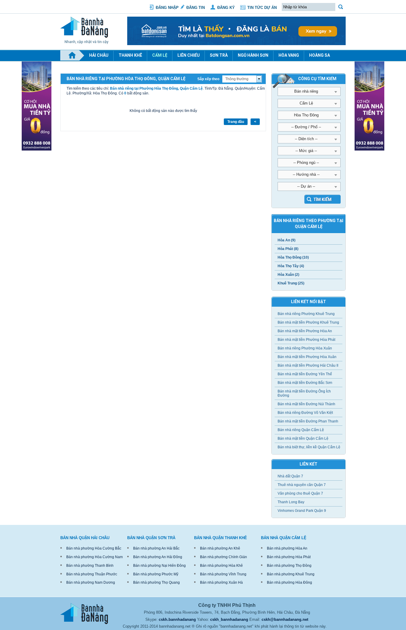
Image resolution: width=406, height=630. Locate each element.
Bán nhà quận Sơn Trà (151, 538)
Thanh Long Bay (291, 502)
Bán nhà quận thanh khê (220, 538)
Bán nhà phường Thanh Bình (90, 565)
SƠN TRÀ (219, 55)
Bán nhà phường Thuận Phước (91, 574)
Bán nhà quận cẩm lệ (283, 538)
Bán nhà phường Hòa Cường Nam (94, 557)
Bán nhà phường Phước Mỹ (155, 574)
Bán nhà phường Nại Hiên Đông (159, 565)
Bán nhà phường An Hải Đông (157, 557)
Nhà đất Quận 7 (290, 476)
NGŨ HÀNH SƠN (253, 55)
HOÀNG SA (319, 55)
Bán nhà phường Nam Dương (90, 582)
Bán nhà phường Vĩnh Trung (223, 574)
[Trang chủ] (72, 55)
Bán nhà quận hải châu (84, 538)
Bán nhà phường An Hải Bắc (156, 548)
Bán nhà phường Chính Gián (223, 557)
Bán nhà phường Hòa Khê (221, 565)
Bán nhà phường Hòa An (287, 548)
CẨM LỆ (159, 55)
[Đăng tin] (236, 44)
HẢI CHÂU (98, 55)
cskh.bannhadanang (177, 619)
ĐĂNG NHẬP (167, 7)
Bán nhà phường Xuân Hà (221, 582)
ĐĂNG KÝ (226, 7)
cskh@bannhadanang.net (285, 619)
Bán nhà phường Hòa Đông (289, 582)
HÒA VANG (288, 55)
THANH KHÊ (130, 55)
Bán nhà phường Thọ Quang (156, 582)
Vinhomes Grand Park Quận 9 (302, 511)
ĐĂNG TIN (195, 7)
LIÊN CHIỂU (188, 55)
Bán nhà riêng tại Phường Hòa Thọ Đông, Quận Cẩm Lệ (156, 88)
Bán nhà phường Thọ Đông (289, 565)
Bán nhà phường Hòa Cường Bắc (93, 548)
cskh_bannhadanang (229, 619)
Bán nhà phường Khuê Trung (290, 574)
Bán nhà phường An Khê (220, 548)
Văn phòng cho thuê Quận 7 (300, 493)
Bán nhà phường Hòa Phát (289, 557)
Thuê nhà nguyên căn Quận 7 (302, 485)
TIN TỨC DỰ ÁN (262, 7)
